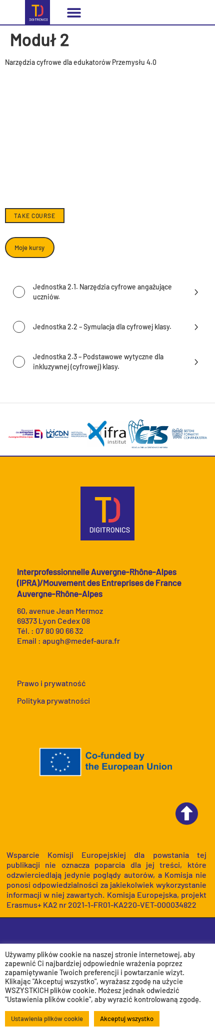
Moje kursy (29, 248)
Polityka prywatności (53, 700)
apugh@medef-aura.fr (81, 640)
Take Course (35, 215)
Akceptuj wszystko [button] (127, 1019)
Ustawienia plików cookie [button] (47, 1019)
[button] (73, 12)
